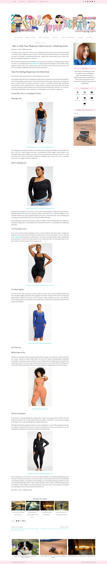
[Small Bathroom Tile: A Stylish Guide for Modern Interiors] (47, 505)
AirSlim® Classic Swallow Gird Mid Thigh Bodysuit (40, 285)
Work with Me (32, 1)
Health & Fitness (30, 37)
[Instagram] (85, 1)
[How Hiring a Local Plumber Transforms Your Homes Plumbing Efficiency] (18, 505)
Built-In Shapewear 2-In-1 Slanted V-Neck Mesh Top (40, 208)
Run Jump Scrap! (20, 562)
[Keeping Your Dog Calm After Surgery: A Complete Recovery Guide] (25, 547)
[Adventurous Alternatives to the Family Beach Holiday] (62, 505)
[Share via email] (17, 521)
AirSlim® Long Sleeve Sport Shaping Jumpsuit (39, 473)
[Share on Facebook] (19, 521)
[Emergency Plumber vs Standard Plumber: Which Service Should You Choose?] (33, 505)
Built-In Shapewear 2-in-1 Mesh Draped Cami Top (40, 147)
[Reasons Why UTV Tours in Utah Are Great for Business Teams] (53, 547)
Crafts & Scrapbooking (68, 37)
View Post (84, 132)
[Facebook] (90, 1)
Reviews (80, 37)
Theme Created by (88, 562)
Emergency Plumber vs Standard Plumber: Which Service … (32, 515)
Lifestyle (55, 37)
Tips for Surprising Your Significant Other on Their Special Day (25, 528)
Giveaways (89, 37)
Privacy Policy (44, 1)
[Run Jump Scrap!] (53, 21)
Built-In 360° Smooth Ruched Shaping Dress (40, 343)
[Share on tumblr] (25, 521)
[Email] (92, 1)
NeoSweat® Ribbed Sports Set (40, 409)
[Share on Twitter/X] (21, 521)
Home (14, 1)
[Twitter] (83, 1)
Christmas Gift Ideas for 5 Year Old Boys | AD (54, 527)
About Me (22, 1)
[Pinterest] (87, 1)
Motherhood (18, 37)
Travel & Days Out (43, 37)
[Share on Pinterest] (23, 521)
